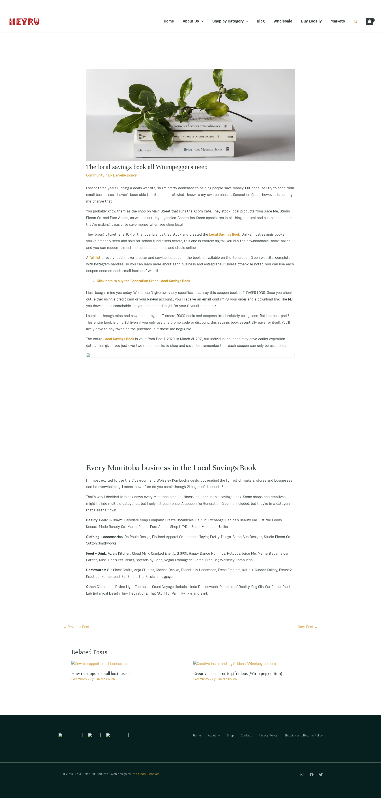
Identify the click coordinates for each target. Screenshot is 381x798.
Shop (230, 735)
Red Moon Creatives (145, 774)
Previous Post (76, 627)
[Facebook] (312, 775)
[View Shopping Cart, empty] (369, 22)
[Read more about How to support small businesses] (99, 664)
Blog (261, 22)
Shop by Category (228, 22)
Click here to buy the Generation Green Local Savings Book (143, 281)
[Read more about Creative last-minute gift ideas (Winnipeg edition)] (234, 664)
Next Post (308, 627)
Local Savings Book (118, 339)
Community (95, 175)
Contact (246, 735)
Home (169, 22)
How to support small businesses (100, 673)
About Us (191, 22)
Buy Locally (311, 22)
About (212, 735)
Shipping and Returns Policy (303, 735)
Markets (338, 22)
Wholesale (282, 22)
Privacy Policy (268, 735)
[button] (201, 21)
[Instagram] (302, 775)
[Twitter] (321, 775)
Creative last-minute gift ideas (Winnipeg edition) (237, 673)
